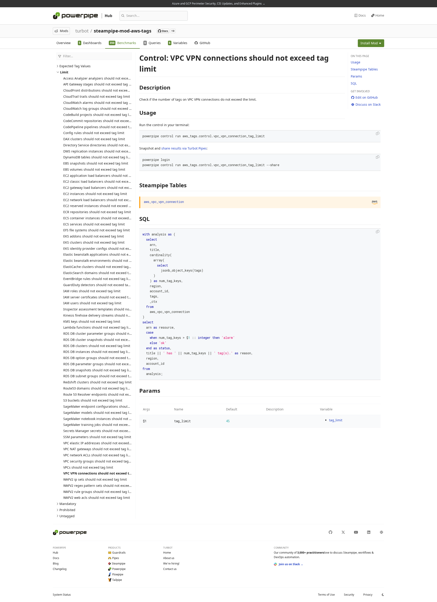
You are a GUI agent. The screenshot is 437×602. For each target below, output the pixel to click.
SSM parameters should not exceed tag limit (97, 437)
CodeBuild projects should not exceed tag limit (99, 114)
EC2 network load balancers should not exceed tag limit (105, 200)
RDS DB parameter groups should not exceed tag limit (104, 364)
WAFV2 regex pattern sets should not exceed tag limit (104, 485)
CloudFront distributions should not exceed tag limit (103, 90)
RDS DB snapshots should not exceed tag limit (98, 370)
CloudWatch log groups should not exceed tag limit (102, 108)
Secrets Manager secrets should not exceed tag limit (103, 431)
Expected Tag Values (75, 66)
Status (62, 595)
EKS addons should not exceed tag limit (93, 236)
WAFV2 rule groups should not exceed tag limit (99, 492)
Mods (64, 31)
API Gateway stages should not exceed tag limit (99, 84)
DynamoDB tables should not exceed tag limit (98, 157)
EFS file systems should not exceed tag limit (96, 230)
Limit (64, 72)
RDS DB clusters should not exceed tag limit (96, 346)
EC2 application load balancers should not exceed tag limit (108, 175)
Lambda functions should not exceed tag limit (98, 327)
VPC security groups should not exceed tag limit (99, 461)
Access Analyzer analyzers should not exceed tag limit (104, 78)
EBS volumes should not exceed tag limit (94, 169)
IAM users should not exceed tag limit (92, 303)
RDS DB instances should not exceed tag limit (98, 352)
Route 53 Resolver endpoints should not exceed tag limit (106, 394)
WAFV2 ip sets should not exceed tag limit (95, 479)
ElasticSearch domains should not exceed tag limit (101, 273)
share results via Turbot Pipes (184, 148)
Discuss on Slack (368, 104)
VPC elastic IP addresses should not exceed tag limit (103, 443)
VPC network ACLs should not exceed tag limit (98, 455)
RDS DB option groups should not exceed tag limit (101, 358)
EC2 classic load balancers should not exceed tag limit (104, 181)
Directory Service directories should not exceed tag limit (106, 145)
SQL (354, 83)
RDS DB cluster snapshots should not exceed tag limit (104, 339)
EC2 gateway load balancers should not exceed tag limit (106, 187)
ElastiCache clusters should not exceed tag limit (99, 267)
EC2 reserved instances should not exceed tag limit (102, 206)
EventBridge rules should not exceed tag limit (98, 279)
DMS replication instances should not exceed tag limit (104, 151)
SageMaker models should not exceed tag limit (99, 412)
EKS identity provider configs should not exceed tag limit (106, 248)
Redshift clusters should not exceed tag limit (97, 382)
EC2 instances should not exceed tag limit (95, 194)
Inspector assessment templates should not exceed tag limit (109, 309)
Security (349, 595)
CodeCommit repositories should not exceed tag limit (104, 121)
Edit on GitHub (367, 97)
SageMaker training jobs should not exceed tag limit (103, 424)
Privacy (367, 595)
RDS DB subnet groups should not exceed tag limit (102, 376)
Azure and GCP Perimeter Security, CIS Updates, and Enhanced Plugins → (218, 3)
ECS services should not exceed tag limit (94, 224)
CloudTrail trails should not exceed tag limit (96, 96)
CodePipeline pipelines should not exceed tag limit (102, 127)
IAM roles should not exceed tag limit (91, 291)
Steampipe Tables (364, 69)
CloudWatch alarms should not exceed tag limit (99, 102)
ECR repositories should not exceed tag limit (97, 212)
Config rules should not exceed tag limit (93, 133)
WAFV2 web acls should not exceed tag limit (96, 497)
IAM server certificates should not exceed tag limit (101, 297)
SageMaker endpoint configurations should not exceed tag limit (112, 406)
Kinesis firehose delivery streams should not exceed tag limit (109, 315)
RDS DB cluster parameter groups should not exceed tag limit (110, 333)
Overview (63, 43)
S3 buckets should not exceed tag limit (92, 400)
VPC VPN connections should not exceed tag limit (102, 473)
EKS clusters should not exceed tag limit (93, 242)
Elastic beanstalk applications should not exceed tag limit (107, 254)
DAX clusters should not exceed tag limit (94, 139)
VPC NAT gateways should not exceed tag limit (98, 449)
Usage (355, 62)
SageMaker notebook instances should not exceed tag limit (108, 419)
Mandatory (67, 504)
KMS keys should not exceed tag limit (91, 321)
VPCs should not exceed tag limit (88, 467)
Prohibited (67, 510)
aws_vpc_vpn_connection (164, 202)
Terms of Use (326, 595)
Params (356, 76)
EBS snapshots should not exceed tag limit (95, 163)
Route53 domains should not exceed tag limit (97, 388)
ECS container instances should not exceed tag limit (102, 218)
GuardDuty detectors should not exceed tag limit (100, 285)
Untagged (67, 516)
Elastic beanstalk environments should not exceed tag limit (108, 260)
